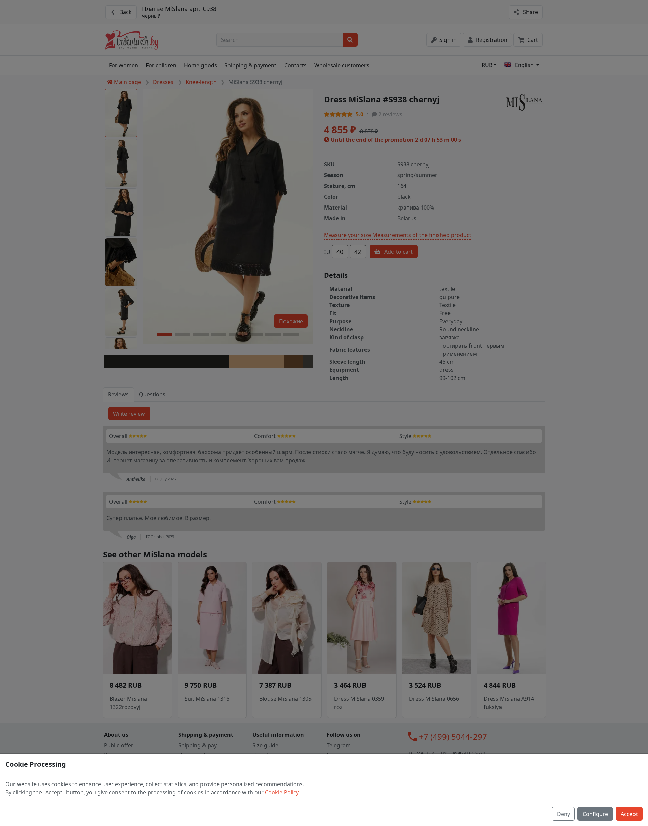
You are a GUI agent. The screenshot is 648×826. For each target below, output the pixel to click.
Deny (563, 814)
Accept (629, 814)
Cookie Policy (281, 792)
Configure (595, 814)
